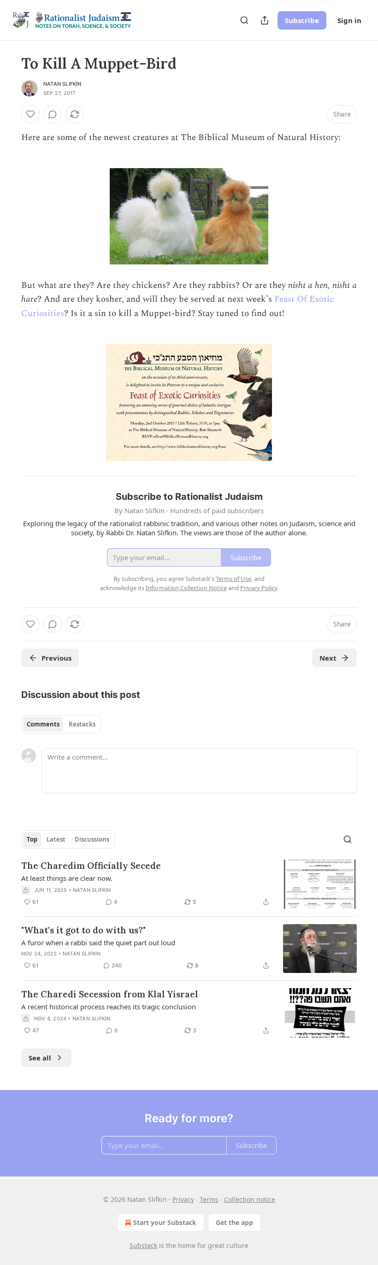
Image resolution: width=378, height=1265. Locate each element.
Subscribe (302, 20)
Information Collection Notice (186, 588)
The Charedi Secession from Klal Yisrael (109, 994)
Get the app (234, 1222)
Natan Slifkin (62, 84)
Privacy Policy (258, 588)
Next (328, 657)
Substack (143, 1245)
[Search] (244, 20)
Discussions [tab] (92, 839)
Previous (56, 657)
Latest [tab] (56, 839)
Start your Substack (164, 1222)
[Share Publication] (264, 20)
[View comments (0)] (52, 114)
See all (40, 1057)
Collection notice (249, 1199)
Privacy (183, 1199)
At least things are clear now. (66, 878)
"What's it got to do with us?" (83, 930)
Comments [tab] (43, 724)
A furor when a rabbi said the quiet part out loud (98, 942)
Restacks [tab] (82, 724)
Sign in (349, 20)
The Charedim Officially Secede (91, 865)
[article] (189, 884)
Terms (209, 1199)
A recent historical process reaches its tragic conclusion (108, 1006)
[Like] (30, 114)
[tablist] (61, 724)
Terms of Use (233, 578)
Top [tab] (32, 839)
